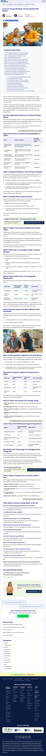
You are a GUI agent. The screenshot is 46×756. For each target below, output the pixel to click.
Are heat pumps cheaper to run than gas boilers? (18, 80)
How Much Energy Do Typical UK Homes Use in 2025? (16, 66)
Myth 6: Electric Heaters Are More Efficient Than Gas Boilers (17, 63)
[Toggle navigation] (44, 1)
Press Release (7, 655)
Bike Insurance (29, 695)
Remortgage (22, 688)
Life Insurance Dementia (8, 635)
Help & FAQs (37, 701)
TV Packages (15, 695)
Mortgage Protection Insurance (22, 700)
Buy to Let (22, 695)
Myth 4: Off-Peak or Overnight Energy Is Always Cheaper (16, 60)
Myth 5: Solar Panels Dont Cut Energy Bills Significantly (16, 62)
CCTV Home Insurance (7, 629)
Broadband (6, 651)
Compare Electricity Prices (7, 698)
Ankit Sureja (20, 16)
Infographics (7, 649)
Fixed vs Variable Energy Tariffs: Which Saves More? (14, 602)
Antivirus (6, 647)
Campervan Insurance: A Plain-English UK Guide (12, 624)
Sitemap (36, 707)
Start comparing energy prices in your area (32, 498)
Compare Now (23, 616)
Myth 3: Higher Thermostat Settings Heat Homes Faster (16, 59)
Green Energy (8, 707)
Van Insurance (29, 690)
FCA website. (4, 752)
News (5, 664)
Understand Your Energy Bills (8, 717)
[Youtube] (23, 737)
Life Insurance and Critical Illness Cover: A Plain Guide (14, 627)
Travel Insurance (7, 668)
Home (3, 4)
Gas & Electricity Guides (7, 702)
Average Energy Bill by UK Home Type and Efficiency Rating (32, 606)
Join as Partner (37, 716)
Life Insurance (29, 705)
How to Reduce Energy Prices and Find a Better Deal (16, 73)
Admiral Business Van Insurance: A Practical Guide (13, 632)
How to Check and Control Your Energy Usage (14, 68)
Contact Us (4, 678)
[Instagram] (26, 737)
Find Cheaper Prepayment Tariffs (32, 222)
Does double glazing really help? (14, 83)
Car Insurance (7, 660)
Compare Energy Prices (33, 591)
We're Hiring (37, 705)
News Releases (7, 653)
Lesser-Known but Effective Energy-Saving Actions (15, 69)
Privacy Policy (10, 678)
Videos (5, 657)
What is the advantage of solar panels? (16, 86)
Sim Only (36, 688)
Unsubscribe (28, 680)
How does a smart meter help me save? (16, 89)
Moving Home (22, 693)
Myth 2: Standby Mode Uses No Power (13, 57)
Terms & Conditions (18, 678)
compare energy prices (20, 492)
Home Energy (9, 4)
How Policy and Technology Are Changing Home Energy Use (17, 71)
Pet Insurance (29, 703)
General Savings (7, 645)
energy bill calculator (17, 125)
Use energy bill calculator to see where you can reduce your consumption (25, 420)
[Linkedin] (29, 737)
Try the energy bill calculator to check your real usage (29, 130)
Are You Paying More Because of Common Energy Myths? (16, 52)
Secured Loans (22, 697)
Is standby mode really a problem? (15, 78)
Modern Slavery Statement (19, 680)
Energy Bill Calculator (29, 4)
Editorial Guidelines (34, 678)
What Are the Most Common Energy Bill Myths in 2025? (16, 54)
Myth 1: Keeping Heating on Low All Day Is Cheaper (15, 56)
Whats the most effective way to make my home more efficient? (22, 91)
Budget (5, 642)
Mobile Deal (37, 690)
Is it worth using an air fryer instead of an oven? (18, 87)
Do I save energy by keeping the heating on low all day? (19, 77)
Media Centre (37, 703)
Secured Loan (7, 662)
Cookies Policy (26, 678)
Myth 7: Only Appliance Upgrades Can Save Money (15, 65)
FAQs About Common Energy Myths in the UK (14, 74)
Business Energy (7, 666)
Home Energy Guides (18, 4)
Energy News (8, 705)
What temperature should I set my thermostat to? (18, 81)
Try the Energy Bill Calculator (35, 469)
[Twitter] (20, 737)
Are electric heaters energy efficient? (15, 84)
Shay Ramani (9, 16)
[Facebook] (16, 737)
